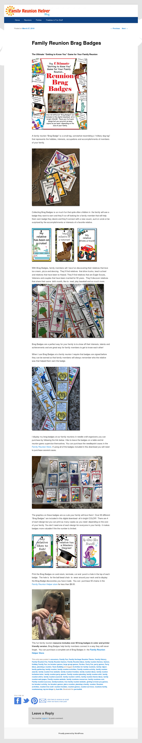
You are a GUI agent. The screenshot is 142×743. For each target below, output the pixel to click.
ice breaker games (55, 664)
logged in (45, 718)
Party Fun (89, 664)
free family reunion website (75, 681)
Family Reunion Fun (39, 662)
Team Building (57, 667)
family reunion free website (49, 671)
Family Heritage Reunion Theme (81, 659)
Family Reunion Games (57, 662)
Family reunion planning (76, 674)
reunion (93, 684)
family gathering (38, 669)
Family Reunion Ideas (75, 662)
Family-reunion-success (41, 681)
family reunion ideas (88, 671)
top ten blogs (48, 689)
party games (99, 664)
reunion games (74, 686)
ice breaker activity (39, 684)
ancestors (54, 659)
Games (106, 662)
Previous (115, 28)
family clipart (101, 667)
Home (17, 20)
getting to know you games (97, 681)
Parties (39, 20)
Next (125, 28)
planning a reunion (44, 667)
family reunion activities (67, 669)
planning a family (82, 684)
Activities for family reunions (84, 667)
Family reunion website (57, 679)
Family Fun (63, 659)
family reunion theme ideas (92, 676)
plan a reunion (69, 684)
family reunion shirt (94, 674)
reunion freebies (60, 686)
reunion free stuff (47, 686)
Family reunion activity (86, 669)
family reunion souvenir (53, 676)
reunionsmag (37, 689)
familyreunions (58, 681)
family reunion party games (55, 674)
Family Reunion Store (41, 446)
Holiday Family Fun (39, 664)
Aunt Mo (59, 689)
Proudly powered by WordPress (71, 733)
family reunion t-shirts (71, 676)
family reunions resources (77, 679)
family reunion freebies (70, 671)
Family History (100, 659)
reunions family (101, 686)
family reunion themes (94, 662)
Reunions (28, 20)
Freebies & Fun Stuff (54, 20)
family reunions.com (96, 679)
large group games (70, 664)
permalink (78, 689)
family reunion (51, 669)
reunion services (87, 686)
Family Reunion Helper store (45, 584)
